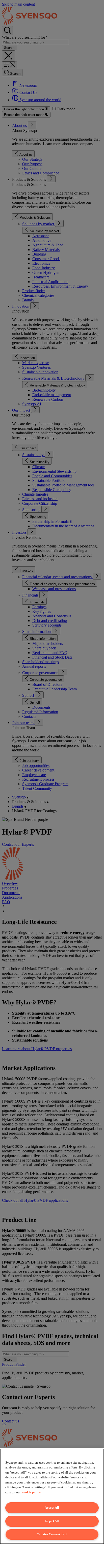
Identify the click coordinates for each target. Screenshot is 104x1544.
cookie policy (31, 1492)
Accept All (52, 1507)
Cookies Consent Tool (52, 1534)
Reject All (52, 1521)
